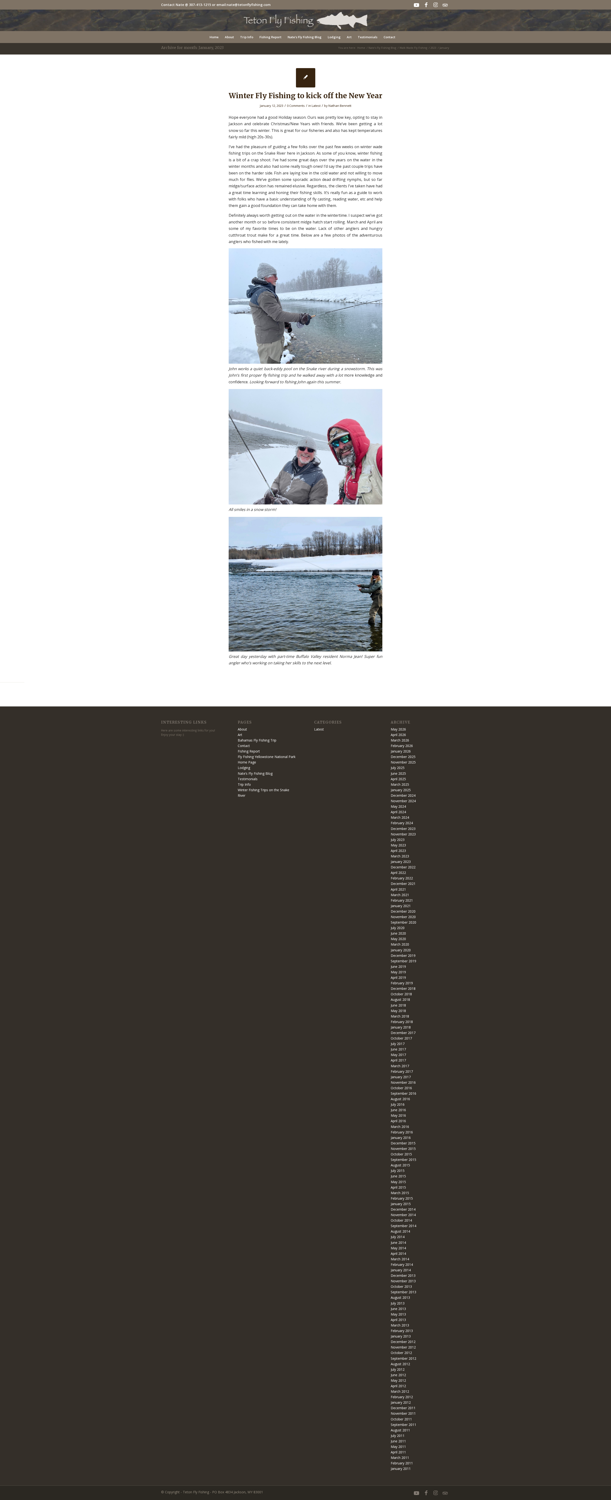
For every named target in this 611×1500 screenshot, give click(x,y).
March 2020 (400, 944)
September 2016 (403, 1093)
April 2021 (398, 889)
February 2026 (402, 745)
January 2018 (401, 1027)
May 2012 (398, 1380)
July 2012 (398, 1369)
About (242, 729)
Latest (316, 105)
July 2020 (398, 928)
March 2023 (400, 856)
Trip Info (244, 784)
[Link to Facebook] (426, 5)
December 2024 (403, 795)
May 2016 (398, 1115)
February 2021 (402, 900)
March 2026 (400, 740)
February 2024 (402, 823)
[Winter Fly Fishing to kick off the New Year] (305, 77)
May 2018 (398, 1010)
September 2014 (403, 1226)
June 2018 (398, 1005)
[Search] (401, 37)
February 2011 (402, 1463)
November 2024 (403, 801)
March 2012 (400, 1391)
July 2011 (398, 1435)
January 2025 (401, 790)
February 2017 (402, 1071)
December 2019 (403, 955)
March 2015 (400, 1193)
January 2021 (401, 906)
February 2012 (402, 1397)
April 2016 (398, 1121)
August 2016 (400, 1099)
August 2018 (400, 999)
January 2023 (401, 861)
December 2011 (403, 1408)
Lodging (244, 767)
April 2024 (398, 812)
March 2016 (400, 1126)
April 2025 (398, 779)
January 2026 (401, 751)
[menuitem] (214, 37)
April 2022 (398, 872)
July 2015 (398, 1170)
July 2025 (398, 767)
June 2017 (398, 1049)
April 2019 (398, 977)
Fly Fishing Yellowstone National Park (266, 756)
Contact (244, 745)
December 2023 (403, 828)
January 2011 (401, 1468)
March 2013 (400, 1325)
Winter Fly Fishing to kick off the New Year (305, 95)
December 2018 (403, 988)
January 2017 (401, 1077)
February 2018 (402, 1021)
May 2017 (398, 1054)
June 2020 (398, 933)
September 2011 (403, 1424)
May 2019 (398, 972)
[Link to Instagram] (435, 5)
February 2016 (402, 1132)
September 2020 (403, 922)
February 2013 (402, 1330)
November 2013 (403, 1281)
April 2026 (398, 734)
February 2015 (402, 1198)
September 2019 (403, 961)
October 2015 (401, 1154)
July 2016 (398, 1104)
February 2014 (402, 1264)
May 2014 (398, 1248)
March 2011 (400, 1457)
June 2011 (398, 1441)
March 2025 (400, 784)
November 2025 (403, 762)
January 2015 (401, 1204)
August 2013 (400, 1297)
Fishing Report (249, 751)
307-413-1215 (200, 4)
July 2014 (398, 1237)
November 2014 (403, 1215)
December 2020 (403, 911)
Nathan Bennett (339, 105)
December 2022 (403, 867)
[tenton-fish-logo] (306, 20)
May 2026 (398, 729)
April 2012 (398, 1386)
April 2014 (398, 1253)
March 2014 (400, 1259)
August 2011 (400, 1430)
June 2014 (398, 1242)
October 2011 (401, 1419)
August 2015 (400, 1165)
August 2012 (400, 1364)
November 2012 (403, 1347)
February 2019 (402, 983)
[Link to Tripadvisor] (445, 5)
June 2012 (398, 1375)
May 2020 (398, 939)
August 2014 (400, 1231)
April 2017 (398, 1060)
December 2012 (403, 1341)
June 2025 (398, 773)
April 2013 (398, 1319)
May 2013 (398, 1314)
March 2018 (400, 1016)
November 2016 (403, 1082)
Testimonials (248, 779)
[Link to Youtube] (416, 5)
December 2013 (403, 1275)
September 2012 (403, 1358)
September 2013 (403, 1292)
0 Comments (296, 105)
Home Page (247, 762)
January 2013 (401, 1336)
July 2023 (398, 839)
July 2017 (398, 1043)
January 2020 (401, 950)
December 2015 (403, 1143)
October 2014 (401, 1220)
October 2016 (401, 1088)
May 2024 (398, 806)
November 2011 (403, 1413)
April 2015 (398, 1187)
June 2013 (398, 1308)
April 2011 (398, 1452)
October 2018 (401, 994)
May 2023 (398, 845)
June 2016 (398, 1110)
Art (240, 734)
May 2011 (398, 1446)
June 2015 (398, 1176)
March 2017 (400, 1066)
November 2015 (403, 1148)
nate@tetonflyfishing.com (249, 4)
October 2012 (401, 1352)
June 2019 (398, 966)
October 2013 (401, 1286)
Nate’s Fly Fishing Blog (255, 773)
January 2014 (401, 1270)
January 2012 (401, 1402)
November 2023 (403, 834)
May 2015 (398, 1182)
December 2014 (403, 1209)
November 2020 (403, 917)
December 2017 (403, 1032)
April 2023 (398, 850)
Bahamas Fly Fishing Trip (257, 740)
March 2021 (400, 895)
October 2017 (401, 1038)
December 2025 (403, 756)
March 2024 (400, 817)
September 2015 (403, 1159)
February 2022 (402, 878)
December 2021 (403, 883)
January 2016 (401, 1137)
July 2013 (398, 1303)
